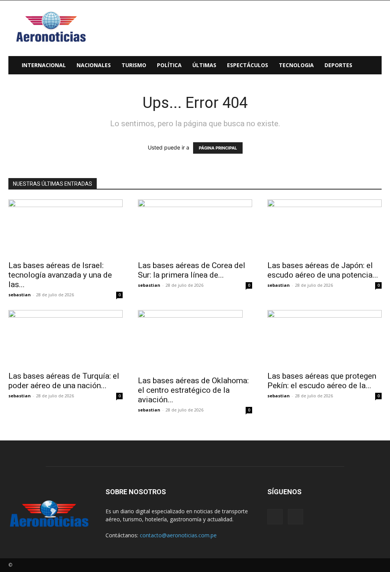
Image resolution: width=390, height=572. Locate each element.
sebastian (19, 294)
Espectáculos (247, 65)
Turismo (133, 65)
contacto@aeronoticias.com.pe (178, 535)
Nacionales (94, 65)
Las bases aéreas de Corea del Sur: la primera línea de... (191, 270)
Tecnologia (296, 65)
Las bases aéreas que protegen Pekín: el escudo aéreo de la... (321, 380)
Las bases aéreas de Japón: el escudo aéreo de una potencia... (322, 270)
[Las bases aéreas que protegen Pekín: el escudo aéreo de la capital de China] (324, 338)
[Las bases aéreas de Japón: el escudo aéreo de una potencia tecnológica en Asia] (324, 227)
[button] (372, 65)
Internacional (44, 65)
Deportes (338, 65)
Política (169, 65)
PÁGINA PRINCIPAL (218, 148)
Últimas (204, 65)
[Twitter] (295, 516)
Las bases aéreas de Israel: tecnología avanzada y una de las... (60, 275)
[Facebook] (275, 516)
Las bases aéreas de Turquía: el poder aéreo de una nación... (63, 380)
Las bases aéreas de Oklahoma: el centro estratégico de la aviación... (193, 390)
